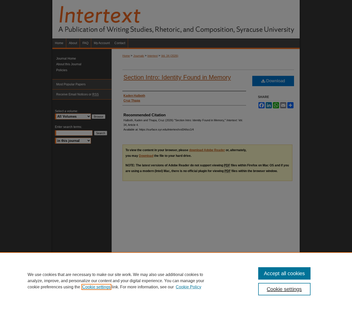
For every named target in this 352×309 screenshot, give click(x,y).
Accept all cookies (284, 273)
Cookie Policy (188, 287)
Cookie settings (96, 287)
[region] (176, 280)
